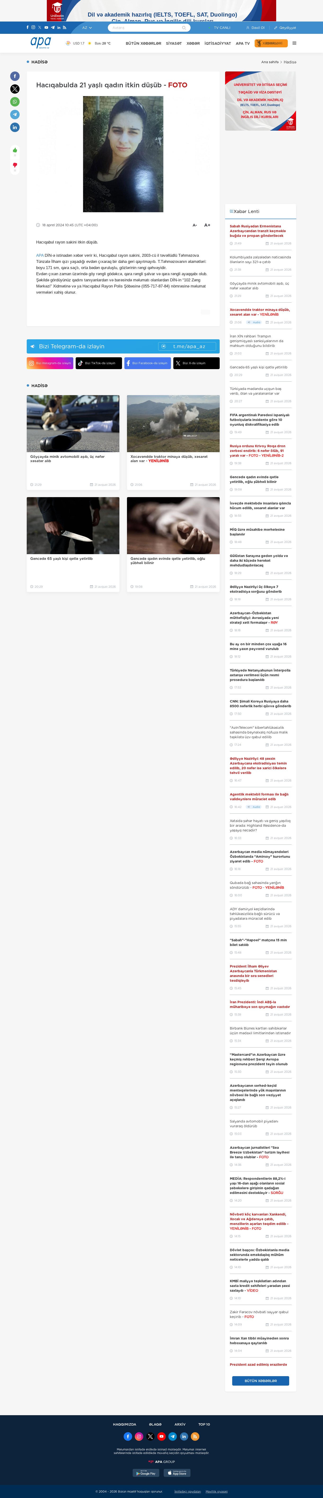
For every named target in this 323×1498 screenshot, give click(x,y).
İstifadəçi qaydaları (188, 1491)
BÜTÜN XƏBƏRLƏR (143, 43)
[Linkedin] (58, 28)
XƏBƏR (193, 43)
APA (40, 255)
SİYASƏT (174, 43)
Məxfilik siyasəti (217, 1491)
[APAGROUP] (161, 1462)
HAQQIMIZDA (124, 1424)
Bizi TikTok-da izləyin (100, 363)
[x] (150, 1437)
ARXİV (180, 1424)
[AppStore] (177, 1473)
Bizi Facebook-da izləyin (149, 363)
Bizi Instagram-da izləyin (53, 363)
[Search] (184, 28)
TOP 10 (204, 1424)
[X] (40, 28)
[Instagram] (33, 27)
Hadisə (290, 62)
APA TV (243, 43)
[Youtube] (46, 28)
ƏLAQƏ (155, 1424)
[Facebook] (28, 27)
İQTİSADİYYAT (218, 43)
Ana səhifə (270, 62)
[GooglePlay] (146, 1473)
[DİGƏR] (292, 43)
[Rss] (64, 28)
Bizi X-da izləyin (194, 363)
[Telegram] (53, 28)
